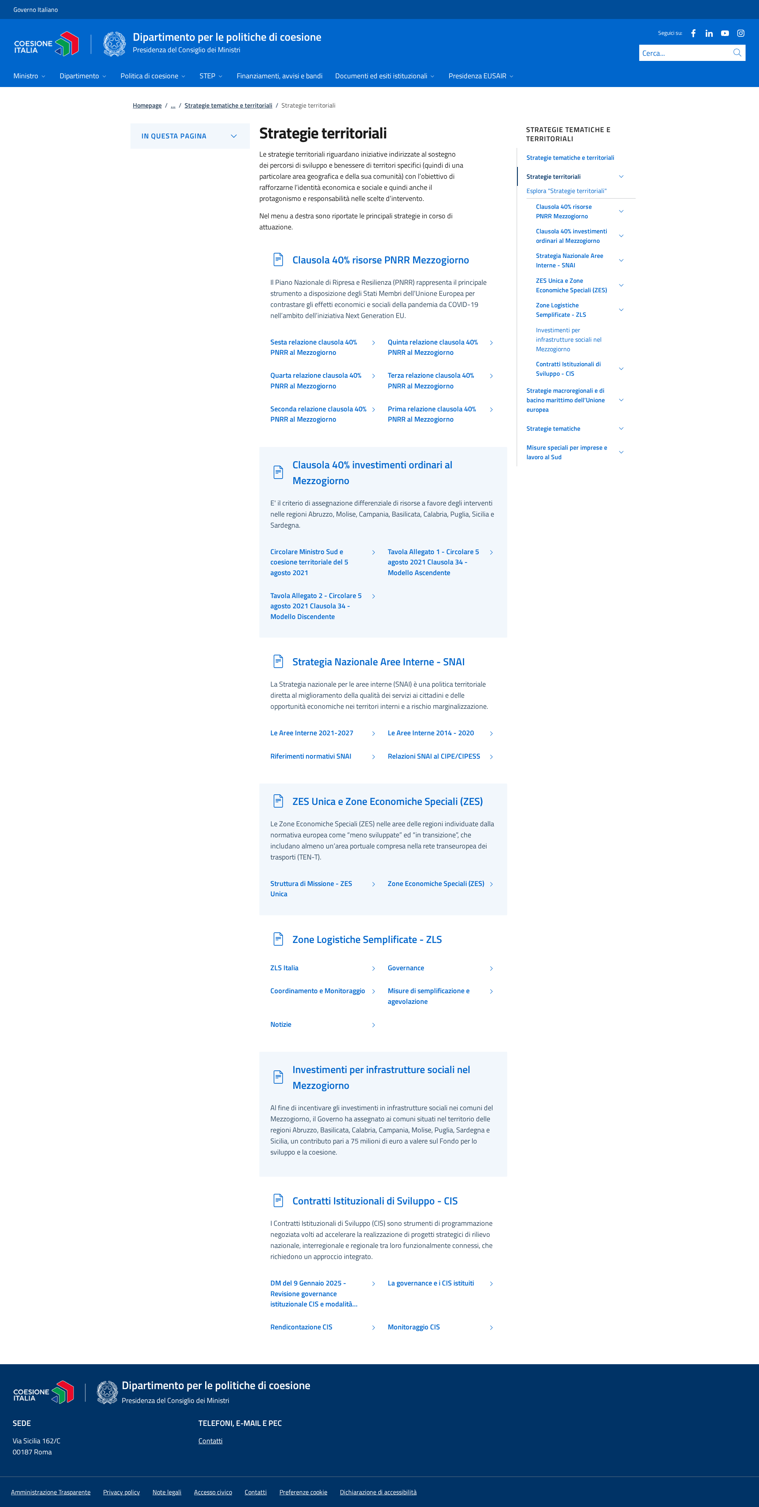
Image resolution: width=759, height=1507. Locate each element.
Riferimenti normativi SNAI (310, 756)
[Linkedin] (706, 32)
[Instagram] (738, 32)
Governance (406, 968)
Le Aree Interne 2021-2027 (311, 733)
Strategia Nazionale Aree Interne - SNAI (379, 661)
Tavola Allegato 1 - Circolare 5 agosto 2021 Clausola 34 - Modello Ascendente (433, 562)
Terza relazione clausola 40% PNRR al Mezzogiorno (431, 380)
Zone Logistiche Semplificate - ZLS (367, 939)
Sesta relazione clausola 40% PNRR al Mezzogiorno (313, 347)
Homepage (147, 105)
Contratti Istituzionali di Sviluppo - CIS (375, 1200)
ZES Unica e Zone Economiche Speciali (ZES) (388, 801)
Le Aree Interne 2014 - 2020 (431, 733)
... (173, 105)
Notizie (280, 1024)
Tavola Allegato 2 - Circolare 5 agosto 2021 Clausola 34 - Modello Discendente (316, 606)
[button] (576, 157)
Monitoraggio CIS (414, 1327)
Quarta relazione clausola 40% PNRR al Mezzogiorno (315, 380)
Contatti (210, 1440)
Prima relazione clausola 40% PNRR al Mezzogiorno (432, 414)
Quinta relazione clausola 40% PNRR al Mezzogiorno (433, 347)
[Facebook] (690, 32)
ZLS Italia (284, 968)
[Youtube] (722, 32)
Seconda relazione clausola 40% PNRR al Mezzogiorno (318, 414)
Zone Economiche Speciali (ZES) (436, 883)
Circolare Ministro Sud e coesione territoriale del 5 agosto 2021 (309, 562)
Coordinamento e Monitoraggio (317, 991)
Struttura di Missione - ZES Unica (311, 888)
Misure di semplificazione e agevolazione (429, 996)
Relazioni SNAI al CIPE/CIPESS (434, 756)
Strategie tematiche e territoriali (228, 105)
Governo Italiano (35, 9)
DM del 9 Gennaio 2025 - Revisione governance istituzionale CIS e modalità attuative (311, 1293)
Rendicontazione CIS (301, 1327)
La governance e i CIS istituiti (431, 1283)
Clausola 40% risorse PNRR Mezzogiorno (381, 259)
